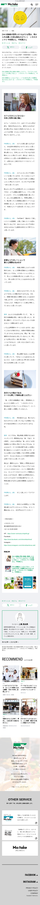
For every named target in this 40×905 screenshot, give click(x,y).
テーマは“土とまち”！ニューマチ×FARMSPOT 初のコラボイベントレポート (29, 687)
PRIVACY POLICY (32, 888)
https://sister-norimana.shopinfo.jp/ (18, 533)
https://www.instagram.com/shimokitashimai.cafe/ (19, 545)
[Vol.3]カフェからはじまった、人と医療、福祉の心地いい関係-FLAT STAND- (29, 721)
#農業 (4, 694)
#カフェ (14, 43)
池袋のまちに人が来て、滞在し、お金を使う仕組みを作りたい (11, 721)
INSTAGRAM (29, 881)
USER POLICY (33, 890)
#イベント (23, 692)
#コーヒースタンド (25, 725)
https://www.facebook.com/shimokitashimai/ (18, 539)
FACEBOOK (30, 874)
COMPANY (34, 893)
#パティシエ (6, 43)
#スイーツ (22, 43)
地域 (13, 30)
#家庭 (4, 727)
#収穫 (12, 694)
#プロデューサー (13, 725)
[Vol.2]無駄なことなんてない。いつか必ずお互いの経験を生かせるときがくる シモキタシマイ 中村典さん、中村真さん (20, 79)
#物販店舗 (5, 725)
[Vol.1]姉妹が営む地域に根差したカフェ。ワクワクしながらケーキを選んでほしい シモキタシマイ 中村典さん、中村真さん (20, 73)
